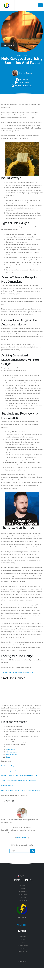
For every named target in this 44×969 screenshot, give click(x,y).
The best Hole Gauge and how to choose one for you (17, 672)
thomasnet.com (10, 749)
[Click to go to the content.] (22, 98)
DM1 (25, 55)
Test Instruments (23, 951)
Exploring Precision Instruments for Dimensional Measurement (20, 790)
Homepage (23, 936)
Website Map (23, 900)
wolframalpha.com (11, 752)
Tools (22, 942)
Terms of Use (23, 891)
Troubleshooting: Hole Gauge (10, 771)
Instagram (23, 885)
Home (19, 55)
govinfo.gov (9, 747)
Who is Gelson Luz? (22, 837)
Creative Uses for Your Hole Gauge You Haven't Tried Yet (19, 775)
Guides (23, 939)
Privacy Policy (23, 894)
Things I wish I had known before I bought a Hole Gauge (18, 780)
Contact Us (23, 948)
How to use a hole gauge (9, 766)
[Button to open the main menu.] (40, 5)
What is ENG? (22, 925)
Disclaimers (23, 897)
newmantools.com (11, 754)
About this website (23, 945)
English (21, 876)
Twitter (23, 888)
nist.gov (8, 757)
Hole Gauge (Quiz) (7, 785)
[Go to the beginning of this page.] (22, 858)
